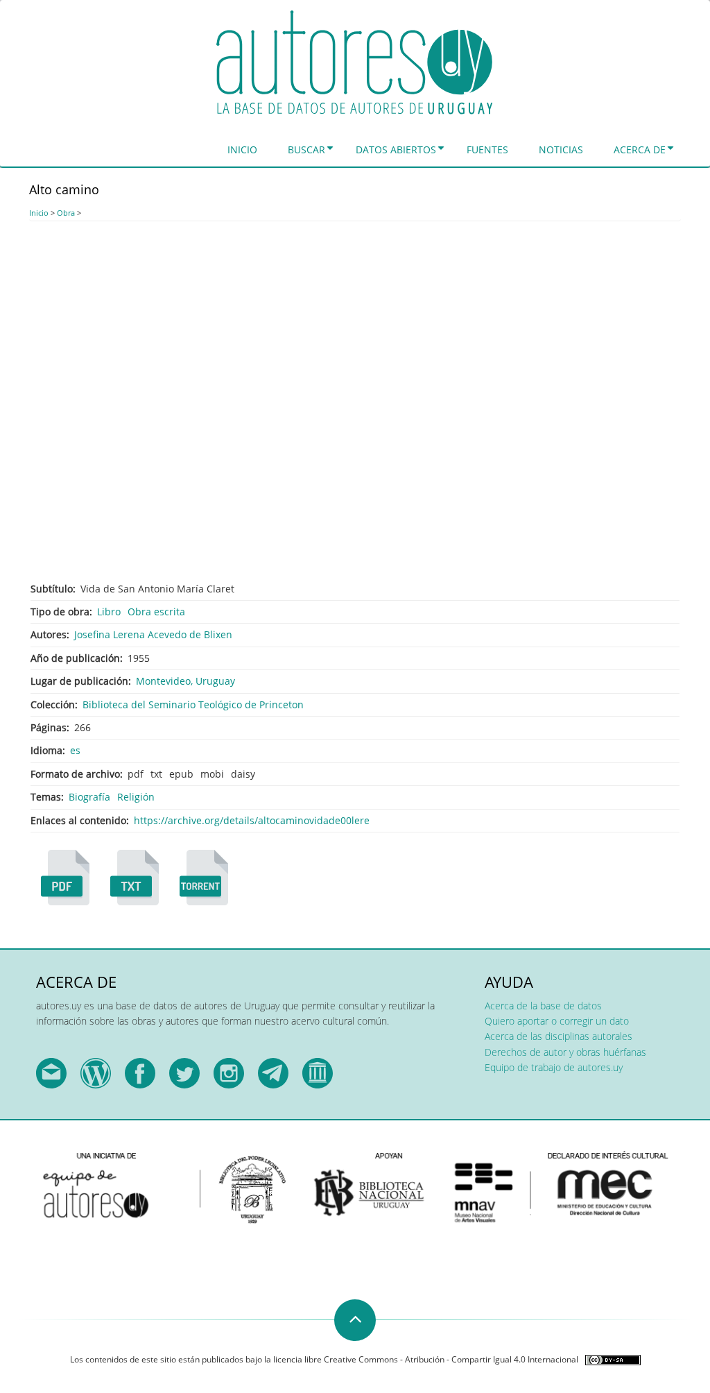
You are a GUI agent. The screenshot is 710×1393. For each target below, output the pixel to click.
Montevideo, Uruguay (185, 680)
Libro (109, 611)
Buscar (306, 149)
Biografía (89, 796)
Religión (136, 796)
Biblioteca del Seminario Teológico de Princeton (193, 704)
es (75, 750)
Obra (66, 212)
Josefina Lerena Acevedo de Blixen (153, 634)
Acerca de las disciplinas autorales (558, 1036)
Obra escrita (156, 611)
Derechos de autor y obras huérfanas (565, 1052)
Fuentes (487, 149)
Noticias (561, 149)
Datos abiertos (396, 149)
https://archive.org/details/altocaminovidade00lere (252, 820)
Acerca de (640, 149)
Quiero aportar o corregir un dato (557, 1020)
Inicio (242, 149)
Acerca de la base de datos (543, 1005)
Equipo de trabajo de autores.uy (554, 1067)
